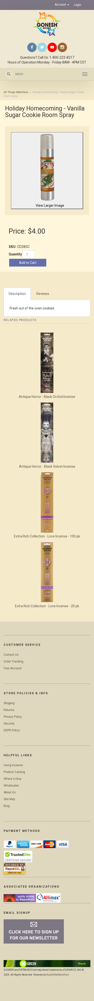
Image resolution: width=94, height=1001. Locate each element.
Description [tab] (17, 294)
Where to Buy (12, 778)
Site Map (9, 799)
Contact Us (11, 654)
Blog (7, 806)
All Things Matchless (16, 92)
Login (77, 5)
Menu (19, 74)
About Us (10, 792)
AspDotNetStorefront (57, 974)
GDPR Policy (12, 730)
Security (9, 723)
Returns (9, 710)
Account (61, 4)
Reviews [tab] (42, 294)
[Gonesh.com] (47, 24)
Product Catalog (14, 772)
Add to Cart (27, 263)
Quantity (15, 254)
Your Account (13, 668)
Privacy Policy (13, 716)
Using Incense (13, 765)
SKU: (13, 247)
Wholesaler (11, 785)
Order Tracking (13, 661)
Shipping (9, 703)
